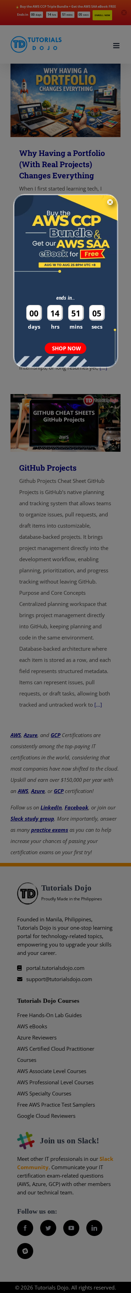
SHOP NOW (66, 348)
